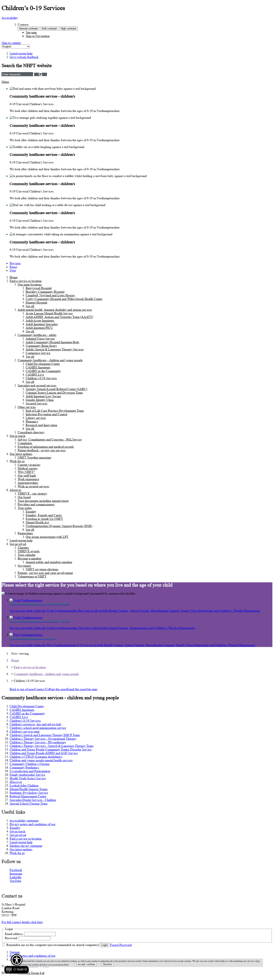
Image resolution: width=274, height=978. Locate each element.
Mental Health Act (37, 522)
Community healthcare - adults (37, 335)
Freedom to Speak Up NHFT (44, 518)
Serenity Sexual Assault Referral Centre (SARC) (56, 389)
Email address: (14, 934)
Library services (36, 418)
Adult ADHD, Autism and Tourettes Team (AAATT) (59, 317)
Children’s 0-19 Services (41, 378)
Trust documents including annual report (43, 500)
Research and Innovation (41, 425)
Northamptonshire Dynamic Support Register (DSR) (59, 526)
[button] (16, 964)
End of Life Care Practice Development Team (55, 410)
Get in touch (17, 436)
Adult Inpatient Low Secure (43, 396)
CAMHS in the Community (43, 371)
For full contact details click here (22, 922)
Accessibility (10, 17)
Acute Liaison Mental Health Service (49, 313)
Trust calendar (27, 554)
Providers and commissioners (36, 504)
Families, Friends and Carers (44, 515)
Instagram (16, 873)
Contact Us (42, 689)
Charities (23, 547)
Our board (24, 497)
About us (15, 490)
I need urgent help (21, 540)
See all (30, 306)
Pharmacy (32, 421)
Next (13, 270)
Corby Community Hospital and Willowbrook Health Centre (64, 299)
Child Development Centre (43, 363)
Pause (13, 267)
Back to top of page (22, 689)
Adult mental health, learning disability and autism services (55, 309)
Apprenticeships (28, 482)
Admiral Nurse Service (40, 338)
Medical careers (28, 468)
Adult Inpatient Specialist (42, 324)
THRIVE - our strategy (32, 493)
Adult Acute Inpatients (40, 320)
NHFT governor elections (42, 569)
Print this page (58, 689)
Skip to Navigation (38, 36)
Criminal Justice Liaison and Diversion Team (54, 392)
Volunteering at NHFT (32, 576)
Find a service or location (26, 281)
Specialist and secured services (37, 385)
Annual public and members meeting (49, 562)
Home (13, 277)
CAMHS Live (35, 374)
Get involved (18, 544)
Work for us (17, 461)
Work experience (28, 479)
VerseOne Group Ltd (31, 973)
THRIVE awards (29, 551)
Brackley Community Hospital (45, 291)
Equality (31, 511)
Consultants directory (31, 432)
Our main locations (30, 284)
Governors (24, 565)
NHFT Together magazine (34, 457)
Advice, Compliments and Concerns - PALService (50, 439)
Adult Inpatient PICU (39, 327)
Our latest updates (21, 454)
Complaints (25, 443)
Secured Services (36, 403)
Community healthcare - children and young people (50, 360)
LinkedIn (15, 877)
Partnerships (25, 533)
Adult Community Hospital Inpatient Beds (52, 342)
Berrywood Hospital (39, 288)
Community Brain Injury (41, 345)
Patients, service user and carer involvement (45, 573)
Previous (15, 263)
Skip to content (11, 42)
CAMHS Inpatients (38, 367)
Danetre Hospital (36, 302)
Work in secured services (33, 486)
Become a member (29, 558)
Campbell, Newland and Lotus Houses (50, 295)
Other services (27, 407)
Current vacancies (29, 464)
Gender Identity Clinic (40, 399)
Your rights (25, 508)
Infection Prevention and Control (46, 414)
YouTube (15, 880)
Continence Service (38, 353)
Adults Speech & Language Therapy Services (55, 349)
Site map (31, 32)
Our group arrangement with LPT (47, 536)
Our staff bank (27, 475)
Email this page (76, 689)
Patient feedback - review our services (42, 450)
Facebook (16, 870)
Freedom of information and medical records (46, 446)
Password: (11, 938)
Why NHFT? (26, 472)
